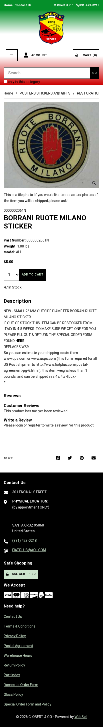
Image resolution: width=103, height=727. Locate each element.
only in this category (23, 82)
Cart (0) (89, 55)
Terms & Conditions (20, 626)
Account (39, 55)
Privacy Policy (15, 636)
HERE (20, 341)
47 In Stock (13, 287)
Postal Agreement (18, 646)
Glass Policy (13, 694)
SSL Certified (23, 574)
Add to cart (33, 274)
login (19, 425)
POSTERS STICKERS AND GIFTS (45, 93)
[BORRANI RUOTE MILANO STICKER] (51, 145)
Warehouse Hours (18, 656)
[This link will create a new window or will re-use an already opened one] (58, 458)
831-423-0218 (89, 5)
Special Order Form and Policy (27, 704)
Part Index (12, 675)
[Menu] (12, 55)
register (34, 425)
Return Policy (14, 665)
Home (8, 5)
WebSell (80, 717)
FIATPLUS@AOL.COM (29, 550)
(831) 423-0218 (24, 540)
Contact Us (23, 5)
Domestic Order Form (21, 685)
